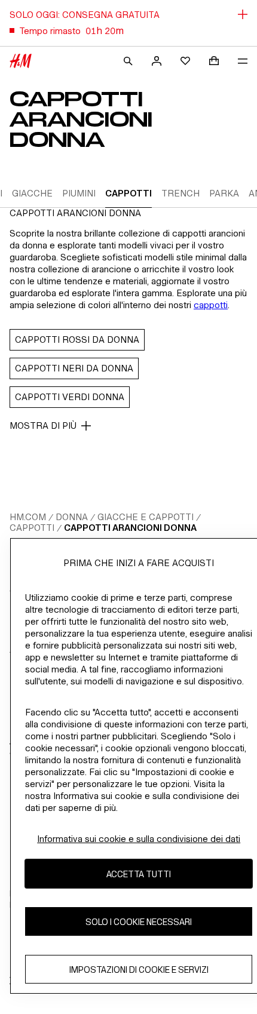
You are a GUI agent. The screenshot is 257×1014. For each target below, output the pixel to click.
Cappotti (32, 528)
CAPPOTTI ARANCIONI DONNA (130, 528)
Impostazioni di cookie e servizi (139, 969)
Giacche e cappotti (145, 517)
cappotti (211, 305)
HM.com (28, 517)
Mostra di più (43, 425)
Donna (72, 517)
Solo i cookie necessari (138, 922)
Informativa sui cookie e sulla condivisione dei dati (138, 839)
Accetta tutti (138, 874)
